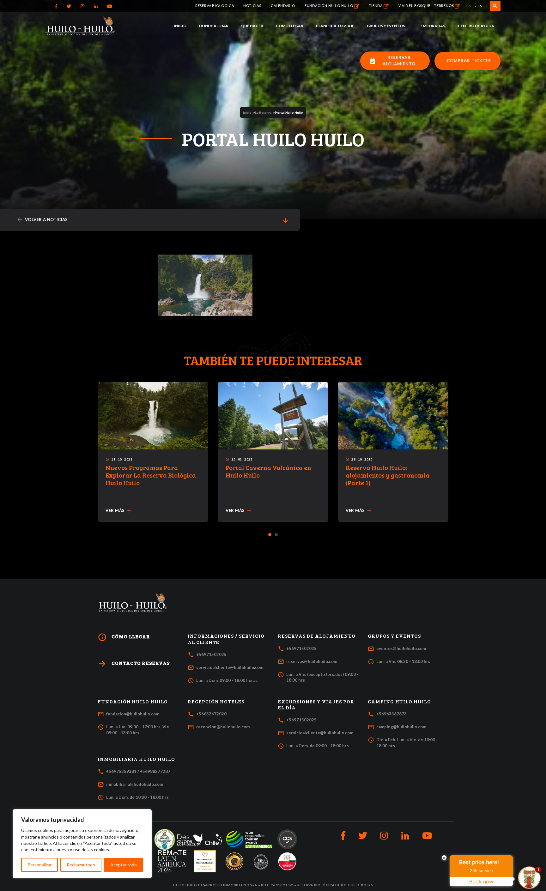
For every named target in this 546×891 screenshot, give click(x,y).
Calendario (283, 5)
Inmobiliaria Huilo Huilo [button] (136, 759)
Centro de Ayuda (476, 25)
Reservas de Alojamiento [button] (316, 636)
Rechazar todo (81, 864)
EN (468, 5)
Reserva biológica (214, 5)
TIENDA (376, 5)
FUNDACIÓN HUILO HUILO (329, 5)
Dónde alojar (213, 25)
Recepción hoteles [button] (216, 701)
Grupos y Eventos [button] (394, 636)
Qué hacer (252, 25)
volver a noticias (42, 220)
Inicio (180, 25)
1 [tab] (270, 535)
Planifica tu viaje (335, 25)
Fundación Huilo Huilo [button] (133, 701)
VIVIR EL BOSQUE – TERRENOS (426, 5)
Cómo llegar (289, 25)
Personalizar (39, 864)
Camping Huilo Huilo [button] (399, 701)
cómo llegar (124, 637)
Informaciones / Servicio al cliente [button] (226, 639)
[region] (82, 843)
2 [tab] (276, 535)
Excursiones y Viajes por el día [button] (316, 704)
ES (480, 5)
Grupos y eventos (386, 25)
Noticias (252, 5)
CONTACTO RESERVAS (134, 663)
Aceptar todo (123, 864)
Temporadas (431, 25)
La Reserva (263, 112)
